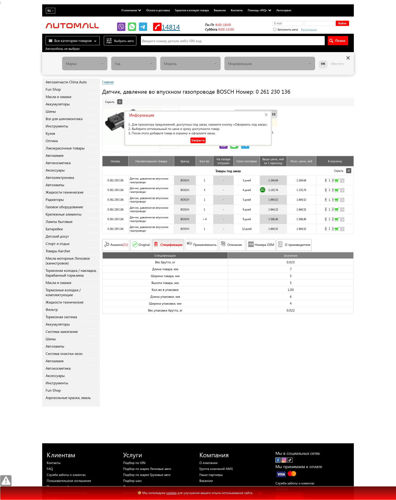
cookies (171, 493)
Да (259, 493)
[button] (266, 114)
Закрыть (198, 140)
